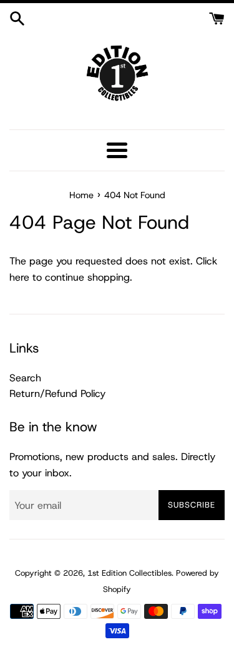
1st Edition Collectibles (129, 573)
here (19, 277)
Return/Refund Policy (57, 393)
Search (25, 377)
